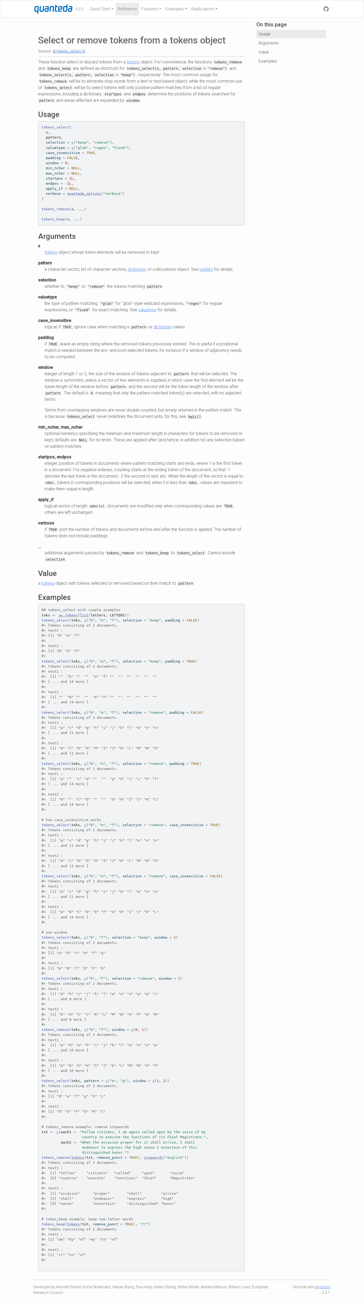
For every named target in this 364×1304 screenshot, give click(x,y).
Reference (127, 8)
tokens (133, 61)
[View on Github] (326, 9)
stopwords (153, 1158)
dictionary (137, 269)
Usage (264, 34)
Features (149, 8)
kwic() (194, 416)
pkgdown (323, 1287)
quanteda (44, 8)
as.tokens (68, 615)
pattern (206, 269)
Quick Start (100, 8)
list (84, 615)
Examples (174, 8)
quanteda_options (84, 194)
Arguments (268, 43)
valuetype (147, 309)
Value (263, 52)
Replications (202, 8)
